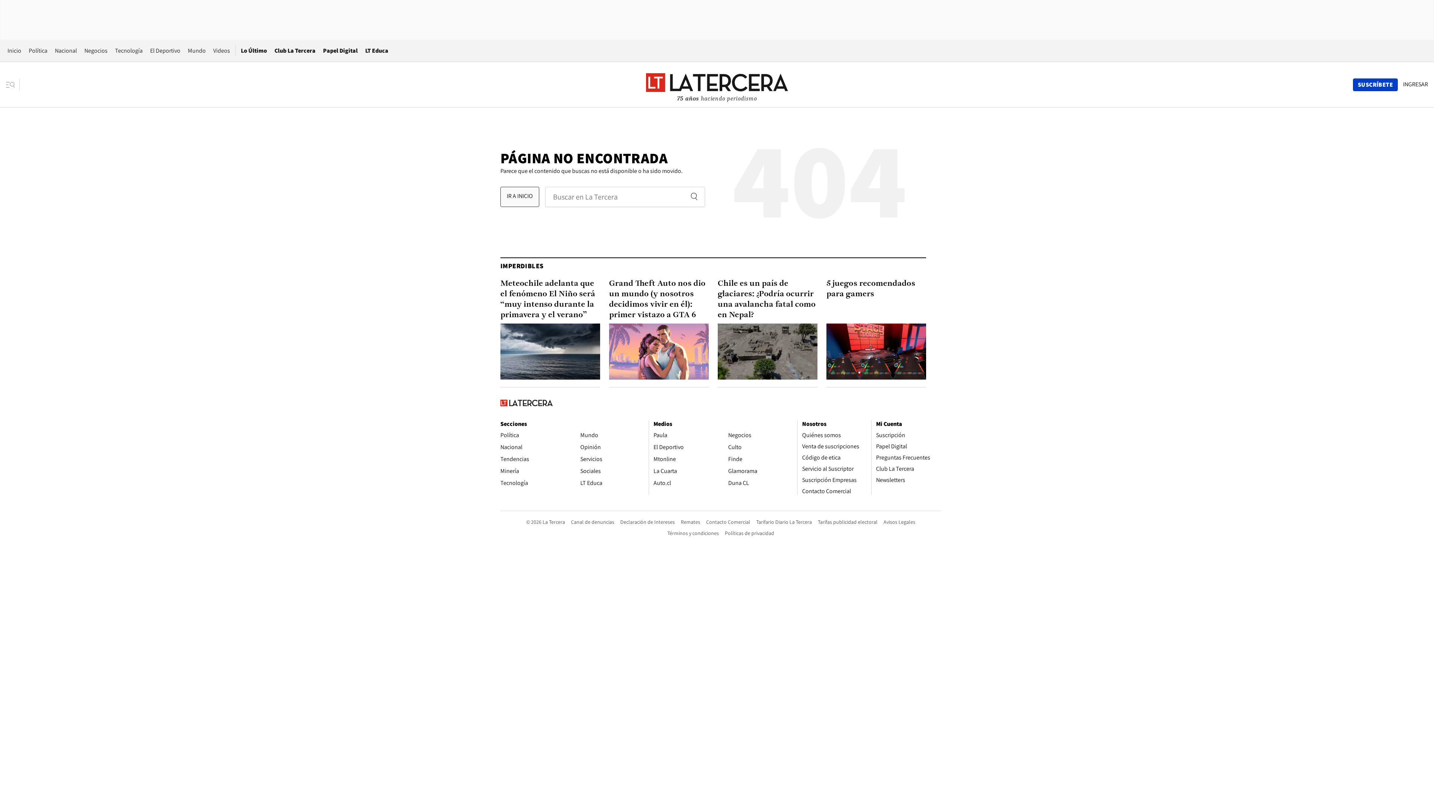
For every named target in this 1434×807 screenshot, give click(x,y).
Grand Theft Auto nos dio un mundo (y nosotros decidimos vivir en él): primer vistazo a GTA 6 (657, 299)
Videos (221, 51)
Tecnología (129, 51)
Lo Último (254, 51)
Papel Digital (340, 51)
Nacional (66, 51)
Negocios (96, 51)
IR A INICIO (520, 196)
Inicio (14, 51)
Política (38, 51)
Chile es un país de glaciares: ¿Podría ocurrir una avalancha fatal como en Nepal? (767, 299)
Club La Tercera (295, 51)
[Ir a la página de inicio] (717, 84)
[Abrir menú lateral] (13, 85)
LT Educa (376, 51)
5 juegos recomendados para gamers (870, 289)
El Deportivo (165, 51)
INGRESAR (1415, 84)
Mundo (197, 51)
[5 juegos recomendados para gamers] (876, 352)
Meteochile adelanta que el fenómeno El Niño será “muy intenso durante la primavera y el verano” (547, 299)
